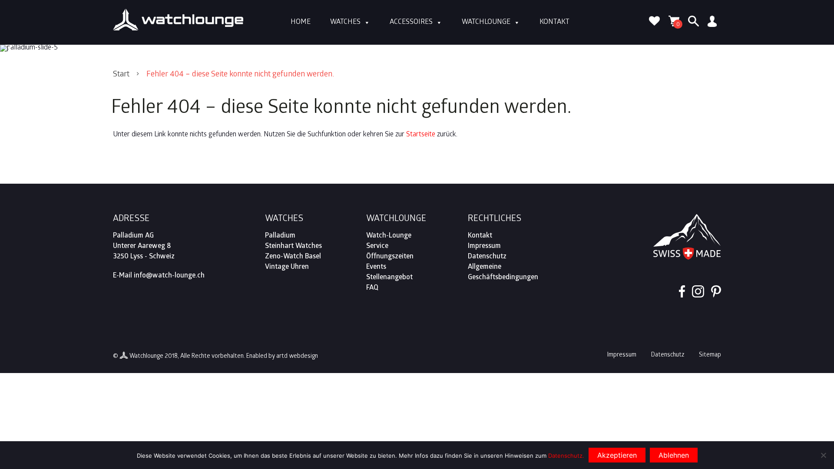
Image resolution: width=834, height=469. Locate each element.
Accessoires (411, 22)
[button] (11, 48)
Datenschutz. (566, 455)
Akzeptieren (617, 455)
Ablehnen (674, 455)
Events (376, 267)
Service (377, 246)
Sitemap (710, 355)
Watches (345, 22)
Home (301, 22)
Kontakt (554, 22)
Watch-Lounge (388, 236)
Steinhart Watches (293, 246)
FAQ (372, 288)
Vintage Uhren (287, 267)
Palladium (280, 236)
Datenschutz (487, 257)
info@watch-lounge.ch (169, 276)
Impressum (484, 246)
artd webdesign (297, 356)
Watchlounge (486, 22)
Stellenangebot (389, 278)
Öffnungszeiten (390, 257)
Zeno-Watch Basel (293, 257)
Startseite (420, 135)
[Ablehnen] (823, 455)
